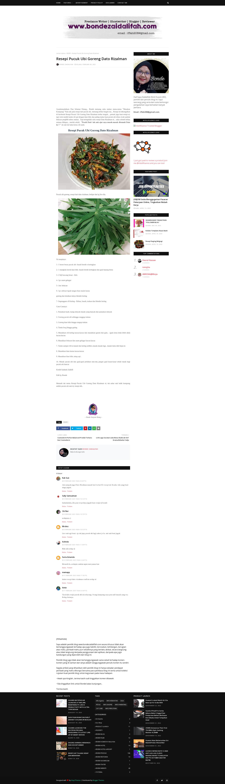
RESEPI (69, 53)
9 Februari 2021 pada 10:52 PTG (75, 529)
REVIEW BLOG (113, 734)
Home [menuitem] (58, 3)
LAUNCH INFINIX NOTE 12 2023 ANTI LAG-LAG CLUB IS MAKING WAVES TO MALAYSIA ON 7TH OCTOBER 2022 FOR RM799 (157, 755)
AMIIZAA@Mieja (150, 274)
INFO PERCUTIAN (111, 708)
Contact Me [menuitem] (122, 3)
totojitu (146, 267)
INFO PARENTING (120, 705)
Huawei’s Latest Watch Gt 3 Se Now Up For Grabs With (157, 701)
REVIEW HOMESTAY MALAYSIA (113, 742)
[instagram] (167, 780)
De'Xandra (113, 719)
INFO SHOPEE (107, 705)
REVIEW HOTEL (113, 746)
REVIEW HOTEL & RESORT (113, 749)
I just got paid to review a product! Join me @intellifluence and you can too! (150, 161)
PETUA (98, 705)
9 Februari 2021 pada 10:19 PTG (75, 514)
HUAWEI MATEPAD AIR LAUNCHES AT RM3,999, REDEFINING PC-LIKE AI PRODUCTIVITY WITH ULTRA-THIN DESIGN (79, 704)
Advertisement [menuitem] (82, 3)
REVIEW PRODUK (113, 753)
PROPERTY (113, 730)
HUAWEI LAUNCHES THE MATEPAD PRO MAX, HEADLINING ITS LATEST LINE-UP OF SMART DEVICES (79, 731)
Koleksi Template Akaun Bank (156, 231)
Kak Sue (65, 478)
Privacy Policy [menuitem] (97, 3)
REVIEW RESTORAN (113, 757)
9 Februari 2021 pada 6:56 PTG (75, 481)
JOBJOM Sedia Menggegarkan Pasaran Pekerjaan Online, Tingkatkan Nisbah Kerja (151, 202)
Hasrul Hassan (149, 260)
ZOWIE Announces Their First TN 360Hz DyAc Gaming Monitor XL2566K (156, 730)
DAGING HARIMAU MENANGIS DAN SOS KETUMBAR (79, 744)
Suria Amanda (68, 557)
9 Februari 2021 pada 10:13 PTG (75, 499)
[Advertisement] (93, 86)
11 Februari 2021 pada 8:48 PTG (75, 591)
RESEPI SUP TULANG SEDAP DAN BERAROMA (78, 754)
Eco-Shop (113, 723)
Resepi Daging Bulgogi (154, 241)
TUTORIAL (113, 772)
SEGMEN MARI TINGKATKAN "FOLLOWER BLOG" (156, 221)
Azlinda (65, 541)
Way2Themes (76, 780)
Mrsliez (65, 526)
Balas (64, 491)
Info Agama (100, 701)
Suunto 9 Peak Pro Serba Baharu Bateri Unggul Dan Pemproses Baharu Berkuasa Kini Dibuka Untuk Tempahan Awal (156, 715)
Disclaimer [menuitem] (110, 3)
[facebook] (157, 780)
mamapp (66, 572)
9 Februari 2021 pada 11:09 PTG (75, 545)
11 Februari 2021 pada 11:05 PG (75, 575)
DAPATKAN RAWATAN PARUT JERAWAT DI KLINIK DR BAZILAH (79, 718)
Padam (69, 491)
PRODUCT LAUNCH (113, 727)
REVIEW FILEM (113, 738)
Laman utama (60, 53)
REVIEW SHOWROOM (113, 761)
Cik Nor (65, 511)
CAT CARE (99, 708)
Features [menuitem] (67, 3)
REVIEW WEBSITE (113, 768)
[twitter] (162, 780)
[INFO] (151, 186)
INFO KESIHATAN (112, 701)
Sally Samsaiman (69, 496)
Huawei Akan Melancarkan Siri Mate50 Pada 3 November (157, 741)
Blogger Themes (98, 780)
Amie (64, 587)
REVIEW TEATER (113, 764)
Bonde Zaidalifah (66, 64)
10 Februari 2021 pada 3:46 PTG (75, 560)
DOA (122, 701)
